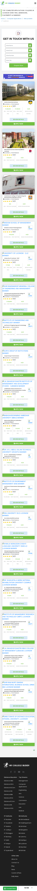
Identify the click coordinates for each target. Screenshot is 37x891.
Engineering (22, 790)
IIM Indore (22, 833)
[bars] (35, 3)
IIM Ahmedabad (24, 819)
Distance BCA (8, 798)
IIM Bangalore (23, 830)
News (13, 869)
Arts (20, 794)
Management (23, 781)
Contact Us (15, 863)
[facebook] (11, 772)
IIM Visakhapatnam (25, 823)
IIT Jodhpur (7, 830)
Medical (21, 811)
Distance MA (8, 791)
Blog (12, 866)
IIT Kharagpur (8, 833)
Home (3, 19)
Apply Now (19, 124)
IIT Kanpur (7, 844)
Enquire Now (18, 65)
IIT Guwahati (8, 823)
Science (21, 797)
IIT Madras (7, 826)
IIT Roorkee (7, 819)
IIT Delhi (6, 840)
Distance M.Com (9, 788)
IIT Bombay (7, 837)
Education (22, 804)
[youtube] (19, 772)
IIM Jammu (22, 837)
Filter (26, 888)
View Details (19, 119)
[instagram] (15, 772)
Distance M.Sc (8, 808)
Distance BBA (8, 794)
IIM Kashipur (22, 840)
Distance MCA (8, 784)
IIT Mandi (7, 847)
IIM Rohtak (22, 850)
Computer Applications (14, 19)
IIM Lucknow (23, 844)
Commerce (23, 800)
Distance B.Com (9, 801)
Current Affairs (16, 873)
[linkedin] (23, 772)
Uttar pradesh (28, 19)
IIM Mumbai (22, 847)
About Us (14, 859)
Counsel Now (11, 888)
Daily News (14, 876)
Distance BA (8, 805)
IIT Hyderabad (8, 850)
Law (20, 807)
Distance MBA (8, 781)
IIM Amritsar (22, 826)
